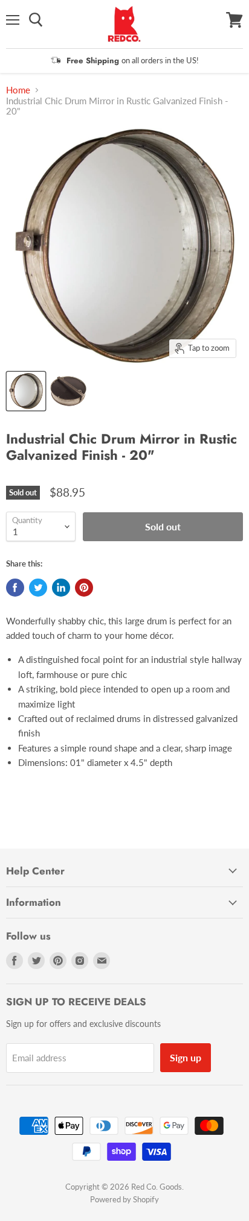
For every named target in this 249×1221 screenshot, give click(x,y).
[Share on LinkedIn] (61, 588)
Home (18, 90)
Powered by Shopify (124, 1199)
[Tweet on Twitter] (38, 588)
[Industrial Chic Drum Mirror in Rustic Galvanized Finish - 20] (26, 391)
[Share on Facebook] (15, 588)
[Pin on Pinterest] (84, 588)
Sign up (185, 1057)
